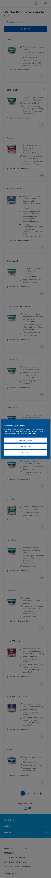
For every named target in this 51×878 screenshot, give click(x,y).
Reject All (25, 453)
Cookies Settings (25, 440)
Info (34, 433)
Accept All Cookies (25, 446)
